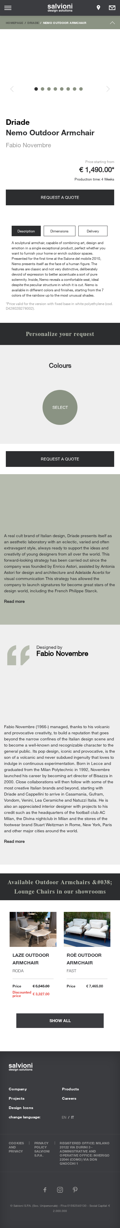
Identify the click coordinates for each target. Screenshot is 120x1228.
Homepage (14, 22)
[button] (36, 89)
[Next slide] (105, 89)
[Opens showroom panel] (98, 8)
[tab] (28, 231)
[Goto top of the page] (112, 24)
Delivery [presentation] (93, 231)
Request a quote (60, 197)
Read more (14, 601)
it (72, 1117)
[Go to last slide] (15, 89)
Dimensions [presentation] (59, 231)
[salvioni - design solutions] (60, 7)
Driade (33, 22)
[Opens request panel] (112, 8)
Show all (60, 1020)
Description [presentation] (26, 231)
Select (60, 407)
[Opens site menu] (8, 8)
